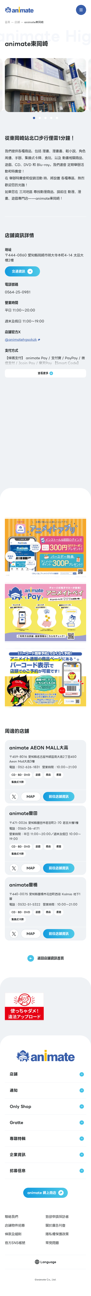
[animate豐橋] (45, 909)
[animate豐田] (45, 840)
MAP (31, 796)
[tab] (34, 118)
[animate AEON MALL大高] (45, 771)
